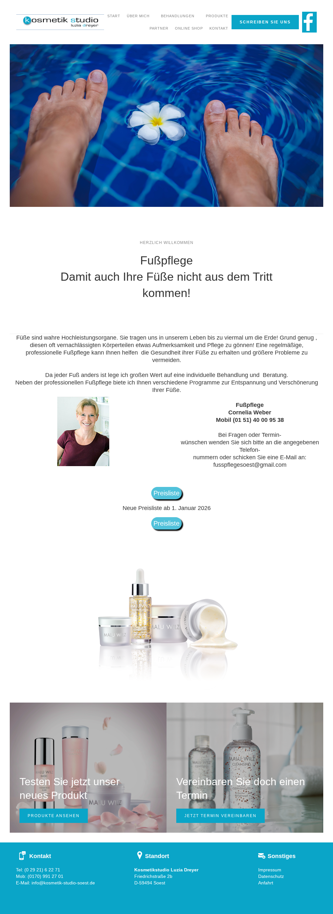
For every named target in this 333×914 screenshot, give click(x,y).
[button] (178, 16)
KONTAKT (218, 28)
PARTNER (159, 28)
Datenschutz (271, 876)
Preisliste (166, 493)
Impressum (269, 869)
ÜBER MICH (138, 16)
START (113, 16)
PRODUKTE (217, 16)
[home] (60, 22)
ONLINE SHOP (189, 28)
